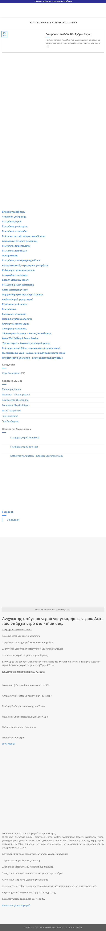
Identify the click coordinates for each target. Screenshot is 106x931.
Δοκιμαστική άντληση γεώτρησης (20, 241)
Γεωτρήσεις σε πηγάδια (14, 231)
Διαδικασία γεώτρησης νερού (17, 299)
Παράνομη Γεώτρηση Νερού (16, 394)
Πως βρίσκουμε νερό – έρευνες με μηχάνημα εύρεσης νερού (33, 353)
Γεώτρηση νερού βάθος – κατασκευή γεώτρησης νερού (31, 348)
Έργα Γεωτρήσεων (11, 373)
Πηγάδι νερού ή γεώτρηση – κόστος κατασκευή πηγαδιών (32, 358)
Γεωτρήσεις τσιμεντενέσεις (16, 246)
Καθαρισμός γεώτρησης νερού (18, 270)
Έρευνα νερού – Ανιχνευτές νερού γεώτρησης (26, 343)
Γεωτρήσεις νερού (11, 221)
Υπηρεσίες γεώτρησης (14, 217)
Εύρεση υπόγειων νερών (15, 280)
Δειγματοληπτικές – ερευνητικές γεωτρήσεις (25, 265)
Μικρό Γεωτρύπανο (11, 410)
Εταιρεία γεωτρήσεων (13, 212)
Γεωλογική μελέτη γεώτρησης (18, 285)
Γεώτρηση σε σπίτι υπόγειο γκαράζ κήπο (23, 236)
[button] (9, 910)
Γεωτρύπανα (9, 309)
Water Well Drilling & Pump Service (20, 338)
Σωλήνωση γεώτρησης (14, 314)
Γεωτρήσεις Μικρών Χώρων (16, 405)
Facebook (7, 512)
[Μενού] (3, 10)
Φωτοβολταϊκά (10, 255)
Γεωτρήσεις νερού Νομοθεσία (24, 437)
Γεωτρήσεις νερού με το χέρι (24, 447)
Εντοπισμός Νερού (11, 389)
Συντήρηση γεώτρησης (14, 328)
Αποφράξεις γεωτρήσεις (15, 275)
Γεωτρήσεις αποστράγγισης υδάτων (21, 260)
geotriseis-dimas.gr (49, 927)
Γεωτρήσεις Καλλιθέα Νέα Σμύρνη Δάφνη (68, 34)
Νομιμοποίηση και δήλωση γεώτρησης (22, 294)
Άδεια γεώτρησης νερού (15, 290)
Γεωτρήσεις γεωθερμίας (14, 226)
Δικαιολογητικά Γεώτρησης (15, 400)
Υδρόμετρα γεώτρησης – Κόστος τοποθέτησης (26, 333)
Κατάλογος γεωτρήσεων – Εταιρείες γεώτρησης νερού (36, 456)
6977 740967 (8, 744)
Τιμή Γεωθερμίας (10, 421)
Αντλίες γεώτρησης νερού (15, 324)
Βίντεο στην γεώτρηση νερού (16, 905)
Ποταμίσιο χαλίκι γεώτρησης (17, 319)
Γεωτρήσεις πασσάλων (14, 251)
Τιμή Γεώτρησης (10, 416)
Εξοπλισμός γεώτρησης (14, 304)
